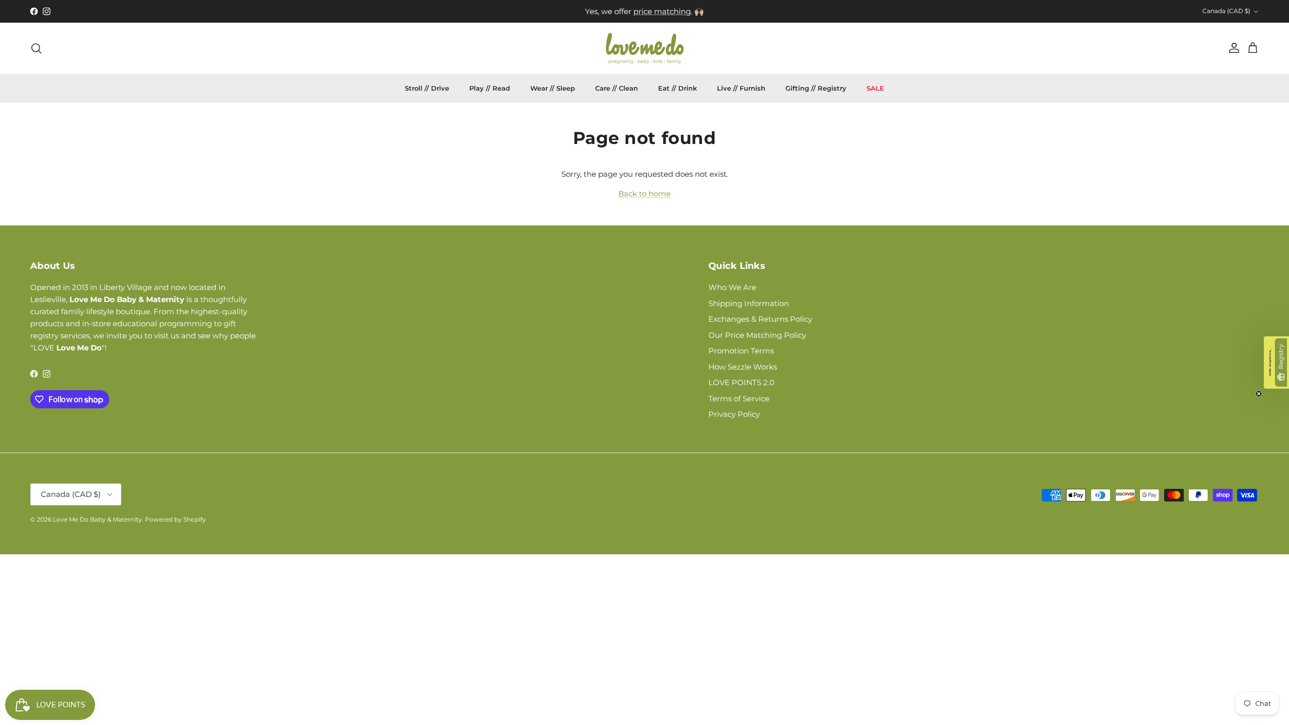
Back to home (644, 193)
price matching (662, 11)
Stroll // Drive (427, 88)
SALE (875, 88)
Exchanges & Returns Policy (760, 319)
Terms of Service (738, 398)
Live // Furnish (741, 88)
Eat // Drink (677, 88)
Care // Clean (616, 88)
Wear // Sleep (552, 88)
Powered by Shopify (175, 519)
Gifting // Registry (815, 88)
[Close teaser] (1259, 394)
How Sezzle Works (742, 367)
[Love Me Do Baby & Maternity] (645, 48)
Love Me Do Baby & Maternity (97, 519)
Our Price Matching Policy (757, 335)
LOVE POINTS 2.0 (741, 382)
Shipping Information (748, 303)
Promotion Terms (741, 350)
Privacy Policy (734, 414)
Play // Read (489, 88)
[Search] (36, 48)
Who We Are (732, 287)
